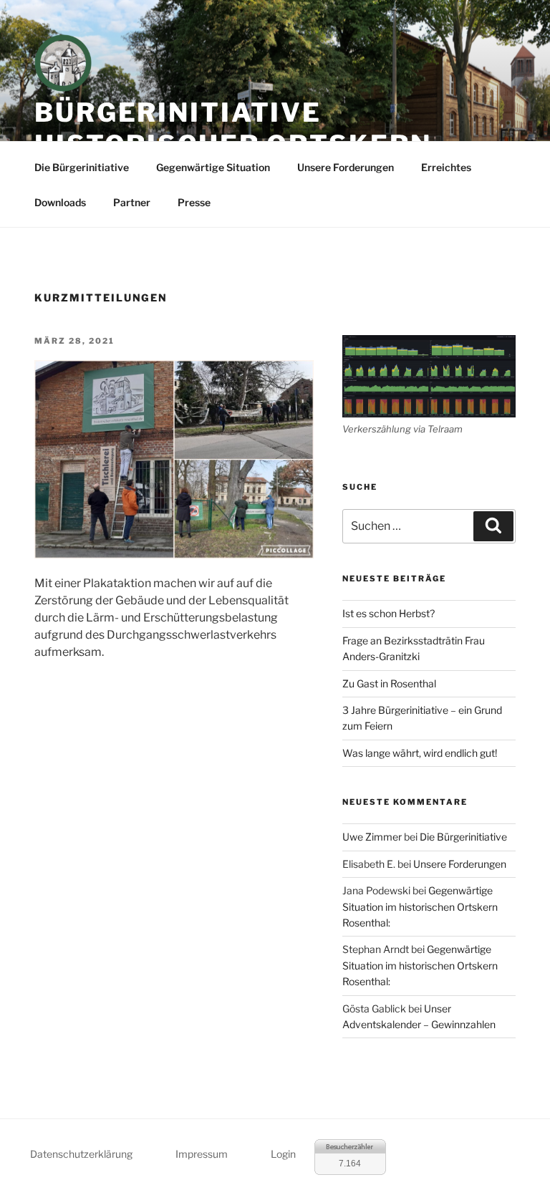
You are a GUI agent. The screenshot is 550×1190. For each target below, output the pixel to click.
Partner (131, 202)
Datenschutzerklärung (81, 1154)
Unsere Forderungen (345, 167)
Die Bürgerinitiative (81, 167)
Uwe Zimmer (372, 837)
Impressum (201, 1154)
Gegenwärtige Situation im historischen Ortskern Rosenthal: (420, 906)
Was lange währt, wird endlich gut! (419, 753)
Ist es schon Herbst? (388, 613)
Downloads (60, 202)
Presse (194, 202)
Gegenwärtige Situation (213, 167)
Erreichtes (446, 167)
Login (283, 1154)
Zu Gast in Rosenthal (389, 683)
